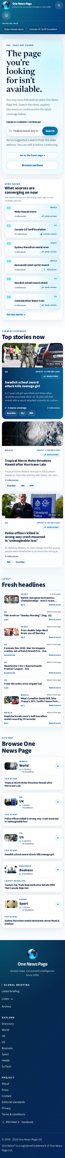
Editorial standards (13, 1102)
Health (6, 1060)
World (24, 765)
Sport (23, 903)
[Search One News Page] (59, 5)
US (21, 837)
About (5, 1084)
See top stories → (16, 314)
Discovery (8, 1024)
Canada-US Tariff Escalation (43, 29)
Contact (6, 1096)
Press (5, 1090)
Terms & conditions (13, 1114)
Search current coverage (23, 122)
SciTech (6, 1067)
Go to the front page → (32, 155)
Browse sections (32, 165)
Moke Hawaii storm (14, 29)
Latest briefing (10, 991)
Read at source (55, 605)
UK (21, 801)
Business (26, 870)
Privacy (6, 1108)
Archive (6, 1007)
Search (50, 131)
